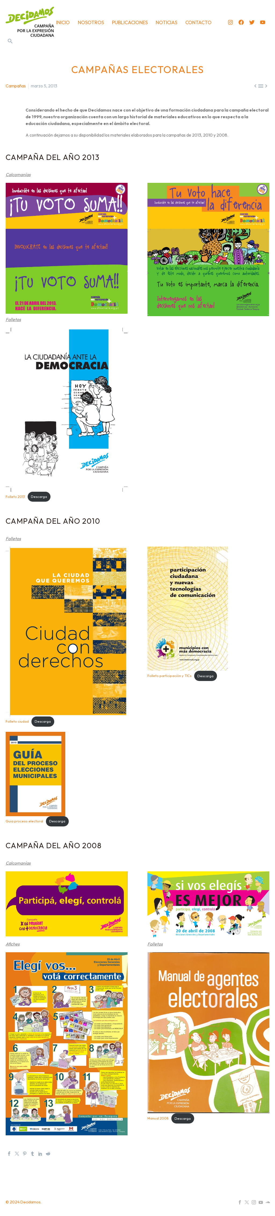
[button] (10, 41)
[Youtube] (262, 22)
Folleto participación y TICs (169, 676)
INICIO (63, 22)
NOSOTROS (91, 22)
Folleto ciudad (17, 721)
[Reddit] (48, 1153)
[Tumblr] (32, 1153)
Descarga (39, 496)
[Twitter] (252, 22)
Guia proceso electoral (24, 821)
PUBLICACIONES (130, 22)
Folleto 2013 (15, 496)
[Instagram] (230, 22)
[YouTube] (261, 1202)
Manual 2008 (158, 1118)
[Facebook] (241, 22)
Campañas (16, 85)
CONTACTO (198, 22)
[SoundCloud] (268, 1202)
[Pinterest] (25, 1153)
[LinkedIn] (40, 1153)
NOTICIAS (166, 22)
